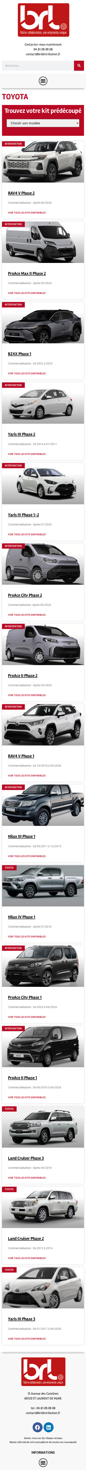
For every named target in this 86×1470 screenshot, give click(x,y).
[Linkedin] (49, 1427)
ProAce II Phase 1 (22, 1077)
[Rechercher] (79, 66)
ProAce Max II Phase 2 (27, 273)
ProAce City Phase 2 (25, 595)
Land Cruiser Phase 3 (26, 1158)
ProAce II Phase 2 (22, 675)
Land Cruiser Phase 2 (26, 1238)
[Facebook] (38, 1427)
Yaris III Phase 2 (21, 434)
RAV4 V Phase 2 (21, 193)
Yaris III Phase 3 (21, 1319)
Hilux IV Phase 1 (21, 917)
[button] (43, 81)
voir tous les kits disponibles (27, 212)
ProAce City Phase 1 (25, 997)
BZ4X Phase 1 (19, 353)
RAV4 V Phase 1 (21, 756)
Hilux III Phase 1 (21, 836)
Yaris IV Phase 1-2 (23, 514)
